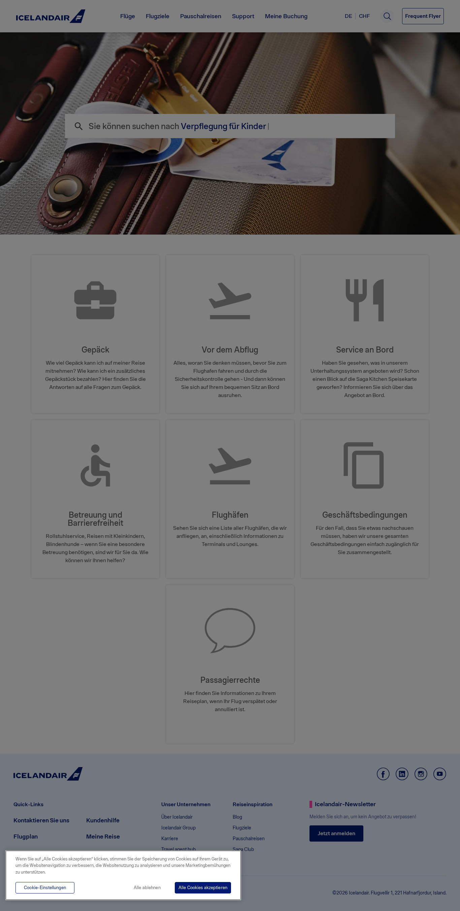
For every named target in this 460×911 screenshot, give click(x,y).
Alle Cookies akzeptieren (202, 887)
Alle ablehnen (147, 887)
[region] (123, 875)
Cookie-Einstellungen (45, 887)
